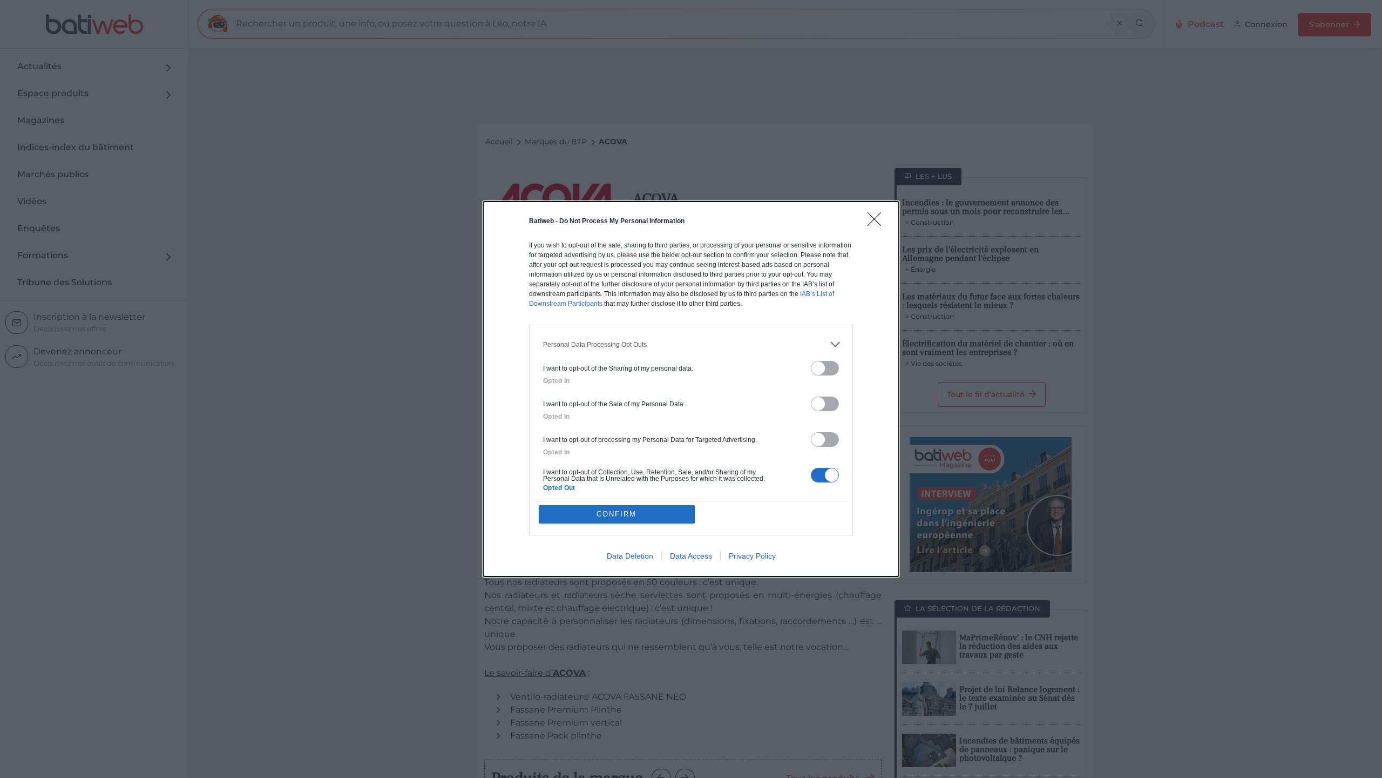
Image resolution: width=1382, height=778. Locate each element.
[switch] (825, 368)
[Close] (878, 222)
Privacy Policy (752, 556)
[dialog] (691, 389)
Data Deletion (630, 556)
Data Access (691, 556)
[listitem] (691, 344)
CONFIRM (616, 514)
